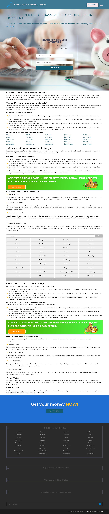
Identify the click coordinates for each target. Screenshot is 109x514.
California (66, 432)
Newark (18, 240)
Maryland (66, 440)
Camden (18, 256)
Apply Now (54, 68)
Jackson (42, 268)
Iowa (66, 437)
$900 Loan (67, 137)
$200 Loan (29, 135)
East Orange (67, 260)
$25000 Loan (49, 144)
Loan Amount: (40, 52)
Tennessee (66, 451)
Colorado (90, 432)
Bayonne (18, 260)
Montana (90, 443)
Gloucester (18, 264)
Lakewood (91, 240)
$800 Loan (48, 137)
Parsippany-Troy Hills (66, 272)
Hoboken (18, 272)
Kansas (90, 437)
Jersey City (42, 240)
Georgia (66, 434)
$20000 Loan (30, 144)
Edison (18, 248)
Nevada (42, 445)
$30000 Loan (68, 144)
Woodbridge (67, 244)
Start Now (17, 187)
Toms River (66, 240)
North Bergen (42, 264)
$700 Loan (29, 137)
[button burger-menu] (101, 5)
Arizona (42, 432)
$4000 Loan (68, 139)
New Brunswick (18, 268)
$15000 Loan (10, 144)
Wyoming (90, 453)
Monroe (66, 252)
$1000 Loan (87, 137)
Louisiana (42, 440)
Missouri (66, 443)
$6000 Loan (10, 142)
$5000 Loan (87, 139)
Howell (18, 276)
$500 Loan (86, 135)
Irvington (91, 268)
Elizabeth (42, 244)
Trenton (42, 252)
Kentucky (18, 440)
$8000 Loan (49, 142)
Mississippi (42, 443)
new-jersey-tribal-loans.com (95, 511)
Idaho (90, 434)
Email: (37, 58)
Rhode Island (18, 451)
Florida (42, 434)
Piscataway (90, 264)
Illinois (19, 437)
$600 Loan (9, 137)
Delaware (18, 434)
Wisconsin (66, 453)
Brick (91, 252)
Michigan (90, 440)
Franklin (42, 248)
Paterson (18, 244)
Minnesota (18, 443)
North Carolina (90, 445)
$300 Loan (48, 135)
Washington (91, 248)
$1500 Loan (10, 139)
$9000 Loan (68, 142)
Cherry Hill (42, 256)
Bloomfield (90, 276)
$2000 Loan (29, 139)
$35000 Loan (87, 144)
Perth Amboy (91, 272)
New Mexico (66, 445)
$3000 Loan (49, 139)
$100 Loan (9, 135)
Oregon (66, 448)
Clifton (18, 252)
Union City (91, 256)
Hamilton (91, 244)
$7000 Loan (29, 142)
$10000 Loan (87, 142)
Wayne (66, 268)
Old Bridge (66, 248)
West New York (42, 272)
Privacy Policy (63, 71)
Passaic (66, 256)
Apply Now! (55, 411)
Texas (90, 451)
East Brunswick (67, 276)
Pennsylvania (90, 448)
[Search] (99, 236)
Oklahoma (42, 448)
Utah (18, 453)
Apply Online (92, 4)
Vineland (67, 264)
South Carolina (42, 451)
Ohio (18, 448)
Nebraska (19, 445)
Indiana (42, 437)
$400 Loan (67, 135)
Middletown (42, 260)
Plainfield (42, 276)
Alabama (18, 432)
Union (91, 260)
